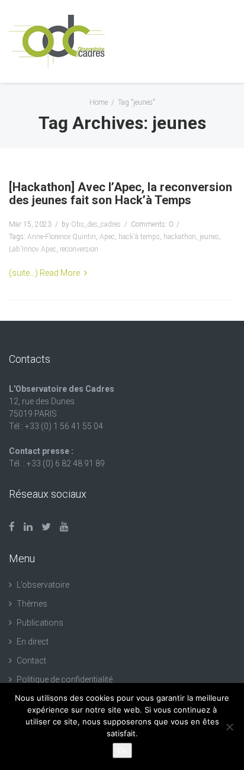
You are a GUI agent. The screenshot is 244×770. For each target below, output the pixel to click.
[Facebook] (12, 526)
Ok (122, 750)
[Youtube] (64, 526)
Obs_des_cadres (96, 224)
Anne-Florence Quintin (61, 237)
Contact (31, 660)
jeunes (209, 237)
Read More (60, 273)
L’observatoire (43, 584)
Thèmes (32, 603)
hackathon (179, 237)
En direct (33, 641)
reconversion (79, 249)
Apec (107, 237)
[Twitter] (46, 526)
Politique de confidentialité (65, 679)
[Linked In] (28, 526)
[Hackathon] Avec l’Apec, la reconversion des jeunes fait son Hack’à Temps (120, 194)
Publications (40, 622)
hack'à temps (139, 237)
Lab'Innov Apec (32, 249)
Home (98, 102)
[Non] (229, 727)
